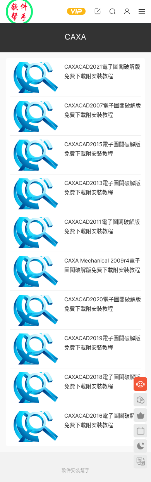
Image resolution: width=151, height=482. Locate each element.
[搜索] (112, 11)
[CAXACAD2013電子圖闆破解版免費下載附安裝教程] (35, 193)
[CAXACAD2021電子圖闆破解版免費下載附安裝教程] (35, 77)
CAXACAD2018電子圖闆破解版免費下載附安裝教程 (102, 381)
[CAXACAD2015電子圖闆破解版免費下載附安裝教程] (35, 155)
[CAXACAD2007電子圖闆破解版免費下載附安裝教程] (35, 116)
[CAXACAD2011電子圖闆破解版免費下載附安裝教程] (35, 232)
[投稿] (97, 11)
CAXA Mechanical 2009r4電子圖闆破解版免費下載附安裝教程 (102, 265)
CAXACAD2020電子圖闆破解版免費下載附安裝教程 (102, 304)
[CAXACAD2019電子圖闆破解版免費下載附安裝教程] (35, 349)
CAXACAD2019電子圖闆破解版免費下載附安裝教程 (102, 343)
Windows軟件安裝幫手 (19, 11)
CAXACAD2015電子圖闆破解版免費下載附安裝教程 (102, 149)
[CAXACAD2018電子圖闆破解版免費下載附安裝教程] (35, 387)
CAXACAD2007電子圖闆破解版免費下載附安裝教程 (102, 110)
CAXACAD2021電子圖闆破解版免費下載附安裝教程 (102, 71)
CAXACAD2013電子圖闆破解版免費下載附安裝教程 (102, 187)
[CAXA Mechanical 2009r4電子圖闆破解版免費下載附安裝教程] (35, 271)
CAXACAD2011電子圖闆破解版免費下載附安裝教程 (102, 226)
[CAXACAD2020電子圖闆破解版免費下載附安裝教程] (35, 310)
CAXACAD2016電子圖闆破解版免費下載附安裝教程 (102, 420)
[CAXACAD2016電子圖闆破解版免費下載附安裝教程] (35, 426)
